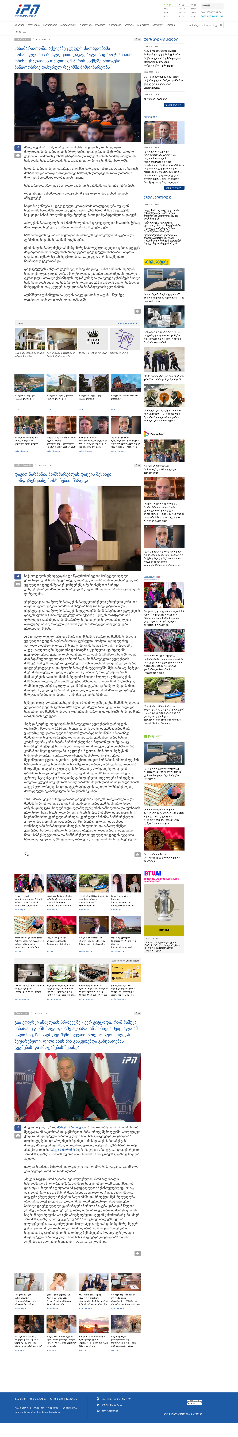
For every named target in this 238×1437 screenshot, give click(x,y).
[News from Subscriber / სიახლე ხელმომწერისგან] (27, 854)
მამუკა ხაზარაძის (62, 1149)
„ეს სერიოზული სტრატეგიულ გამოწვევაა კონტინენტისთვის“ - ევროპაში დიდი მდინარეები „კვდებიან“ (164, 773)
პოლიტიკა (34, 25)
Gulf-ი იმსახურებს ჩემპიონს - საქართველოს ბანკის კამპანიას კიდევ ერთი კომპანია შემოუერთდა (164, 82)
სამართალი (50, 25)
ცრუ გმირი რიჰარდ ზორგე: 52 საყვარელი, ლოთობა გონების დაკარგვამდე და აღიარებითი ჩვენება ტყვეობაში (162, 337)
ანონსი (171, 25)
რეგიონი (100, 25)
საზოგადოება (68, 25)
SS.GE (20, 323)
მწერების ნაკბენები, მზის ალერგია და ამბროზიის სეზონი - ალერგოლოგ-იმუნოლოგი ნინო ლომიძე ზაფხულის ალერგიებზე (61, 991)
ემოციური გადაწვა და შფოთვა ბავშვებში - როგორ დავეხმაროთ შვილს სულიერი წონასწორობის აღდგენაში (59, 1303)
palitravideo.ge (21, 451)
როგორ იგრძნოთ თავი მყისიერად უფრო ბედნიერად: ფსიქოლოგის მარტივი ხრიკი (93, 1341)
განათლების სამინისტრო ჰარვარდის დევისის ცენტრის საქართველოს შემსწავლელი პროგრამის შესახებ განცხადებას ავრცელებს (162, 58)
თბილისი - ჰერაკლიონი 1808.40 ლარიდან (60, 397)
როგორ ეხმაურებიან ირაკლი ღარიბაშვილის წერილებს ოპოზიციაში (92, 941)
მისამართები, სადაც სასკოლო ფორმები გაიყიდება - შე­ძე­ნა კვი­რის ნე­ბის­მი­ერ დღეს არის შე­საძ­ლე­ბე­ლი (93, 1301)
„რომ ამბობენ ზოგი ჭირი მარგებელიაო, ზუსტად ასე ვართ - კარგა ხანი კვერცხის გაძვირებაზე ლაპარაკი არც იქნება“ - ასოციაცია (29, 946)
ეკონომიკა (115, 25)
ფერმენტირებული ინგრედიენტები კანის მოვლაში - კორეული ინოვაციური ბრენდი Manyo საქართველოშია (124, 991)
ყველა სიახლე (173, 105)
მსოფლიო (86, 25)
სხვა (18, 31)
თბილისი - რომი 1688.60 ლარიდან (124, 397)
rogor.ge (82, 1350)
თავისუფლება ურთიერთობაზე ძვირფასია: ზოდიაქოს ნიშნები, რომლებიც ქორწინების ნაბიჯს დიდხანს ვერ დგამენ (123, 1344)
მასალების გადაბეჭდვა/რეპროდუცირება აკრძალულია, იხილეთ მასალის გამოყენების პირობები (45, 1410)
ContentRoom (132, 961)
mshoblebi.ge (85, 1308)
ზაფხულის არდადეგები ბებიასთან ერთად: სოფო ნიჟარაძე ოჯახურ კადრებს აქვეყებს (61, 1341)
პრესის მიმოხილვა (157, 197)
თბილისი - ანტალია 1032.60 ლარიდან (25, 397)
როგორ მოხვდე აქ (127, 323)
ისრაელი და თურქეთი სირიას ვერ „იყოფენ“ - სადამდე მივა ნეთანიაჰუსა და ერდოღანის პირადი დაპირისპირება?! (162, 415)
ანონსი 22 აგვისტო (156, 99)
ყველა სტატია (173, 187)
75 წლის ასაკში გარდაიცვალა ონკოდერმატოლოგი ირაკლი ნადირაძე (26, 1299)
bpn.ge (167, 5)
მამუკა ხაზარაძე (69, 1127)
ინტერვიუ (150, 117)
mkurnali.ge (20, 1308)
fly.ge (16, 409)
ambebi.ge (19, 909)
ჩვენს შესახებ (37, 1399)
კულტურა (157, 25)
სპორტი (129, 25)
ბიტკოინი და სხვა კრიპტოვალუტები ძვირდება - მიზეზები (58, 941)
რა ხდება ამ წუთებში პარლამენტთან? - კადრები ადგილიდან (26, 440)
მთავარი (19, 25)
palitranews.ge (85, 951)
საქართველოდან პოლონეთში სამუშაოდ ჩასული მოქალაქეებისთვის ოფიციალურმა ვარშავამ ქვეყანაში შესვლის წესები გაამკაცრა (125, 947)
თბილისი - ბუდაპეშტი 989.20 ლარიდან (91, 397)
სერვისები (56, 1399)
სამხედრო (143, 25)
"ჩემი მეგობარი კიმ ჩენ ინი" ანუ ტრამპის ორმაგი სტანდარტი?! (164, 378)
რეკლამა (72, 1399)
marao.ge (19, 1350)
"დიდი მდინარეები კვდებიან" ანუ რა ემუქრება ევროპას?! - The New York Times (164, 297)
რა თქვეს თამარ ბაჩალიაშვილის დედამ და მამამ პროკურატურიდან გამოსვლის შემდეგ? (93, 442)
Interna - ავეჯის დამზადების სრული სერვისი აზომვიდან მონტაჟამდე (29, 988)
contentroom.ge (21, 999)
